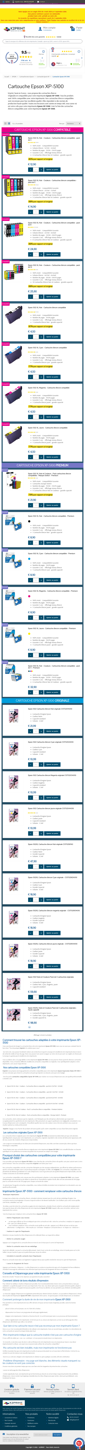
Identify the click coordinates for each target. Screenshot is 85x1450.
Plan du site (51, 1420)
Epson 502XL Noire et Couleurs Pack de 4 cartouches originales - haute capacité (52, 1009)
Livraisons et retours (11, 1418)
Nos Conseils (9, 1420)
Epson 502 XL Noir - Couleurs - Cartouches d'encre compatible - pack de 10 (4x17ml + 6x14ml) (35, 1104)
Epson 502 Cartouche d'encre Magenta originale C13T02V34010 (52, 775)
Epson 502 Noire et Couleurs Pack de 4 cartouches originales (51, 977)
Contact (42, 2)
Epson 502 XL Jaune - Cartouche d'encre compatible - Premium (52, 628)
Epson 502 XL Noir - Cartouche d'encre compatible (47, 307)
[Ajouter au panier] (29, 1027)
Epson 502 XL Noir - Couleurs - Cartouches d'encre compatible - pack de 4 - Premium (54, 667)
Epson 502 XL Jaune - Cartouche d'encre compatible (47, 428)
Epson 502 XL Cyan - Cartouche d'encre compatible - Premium (51, 553)
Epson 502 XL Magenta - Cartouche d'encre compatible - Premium (53, 591)
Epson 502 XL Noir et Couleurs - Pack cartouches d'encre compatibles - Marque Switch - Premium (49, 474)
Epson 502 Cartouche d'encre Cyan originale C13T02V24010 (50, 742)
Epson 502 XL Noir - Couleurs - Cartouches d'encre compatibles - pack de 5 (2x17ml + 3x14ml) (35, 1092)
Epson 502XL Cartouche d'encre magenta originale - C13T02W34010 (54, 910)
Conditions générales (11, 1426)
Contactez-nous (53, 1423)
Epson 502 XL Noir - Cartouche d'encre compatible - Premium (51, 516)
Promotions (31, 1418)
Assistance (30, 1420)
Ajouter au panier (52, 170)
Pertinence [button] (70, 124)
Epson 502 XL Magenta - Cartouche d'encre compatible (48, 388)
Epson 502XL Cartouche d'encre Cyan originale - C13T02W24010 (52, 877)
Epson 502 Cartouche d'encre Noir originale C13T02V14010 (50, 709)
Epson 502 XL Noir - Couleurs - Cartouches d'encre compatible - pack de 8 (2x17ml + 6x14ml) (35, 1098)
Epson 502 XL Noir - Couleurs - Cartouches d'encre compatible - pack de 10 (54, 266)
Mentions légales (53, 1418)
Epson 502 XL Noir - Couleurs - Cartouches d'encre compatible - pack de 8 (54, 224)
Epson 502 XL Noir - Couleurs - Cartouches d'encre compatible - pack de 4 (54, 139)
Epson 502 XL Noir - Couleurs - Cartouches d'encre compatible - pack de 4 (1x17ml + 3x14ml (34, 1086)
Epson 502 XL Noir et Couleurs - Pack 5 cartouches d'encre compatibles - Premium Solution (34, 1109)
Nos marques (31, 1426)
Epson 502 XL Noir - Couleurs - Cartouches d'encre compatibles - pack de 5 (52, 181)
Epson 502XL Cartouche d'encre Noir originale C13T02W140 (50, 844)
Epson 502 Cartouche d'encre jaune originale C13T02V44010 (51, 808)
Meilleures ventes (32, 1423)
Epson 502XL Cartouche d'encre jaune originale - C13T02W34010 (52, 944)
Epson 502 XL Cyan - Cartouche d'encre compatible (47, 347)
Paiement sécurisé (10, 1423)
